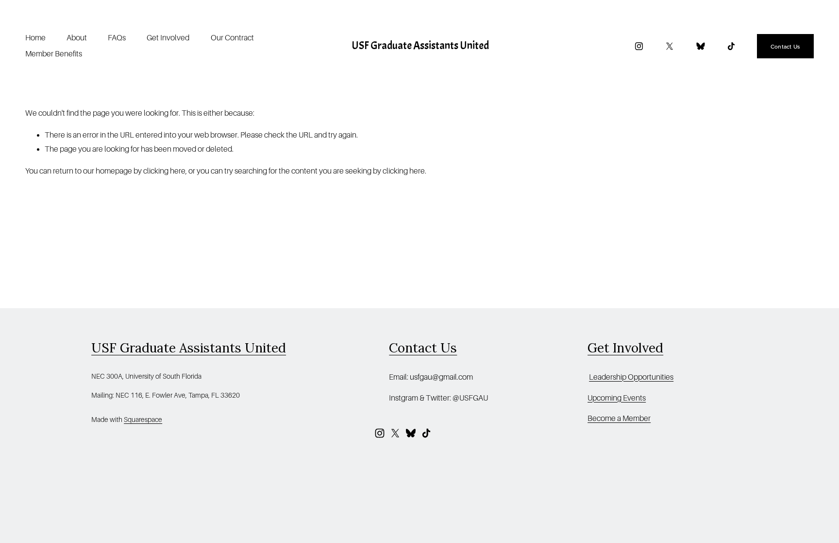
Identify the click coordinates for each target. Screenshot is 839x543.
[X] (669, 46)
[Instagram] (639, 46)
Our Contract (232, 38)
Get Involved (168, 38)
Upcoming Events (616, 398)
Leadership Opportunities (631, 377)
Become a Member (619, 418)
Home (35, 38)
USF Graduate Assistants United (420, 46)
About (77, 38)
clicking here (164, 171)
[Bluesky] (700, 46)
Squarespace (143, 419)
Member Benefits (53, 54)
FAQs (117, 38)
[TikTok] (731, 46)
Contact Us (785, 46)
